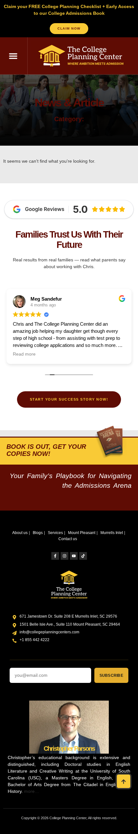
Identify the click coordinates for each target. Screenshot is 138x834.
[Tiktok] (83, 556)
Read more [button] (24, 354)
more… (31, 791)
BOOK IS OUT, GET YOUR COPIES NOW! (46, 450)
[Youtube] (74, 556)
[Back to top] (124, 781)
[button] (13, 56)
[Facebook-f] (55, 556)
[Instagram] (64, 556)
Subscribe (111, 675)
